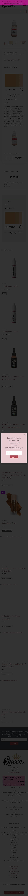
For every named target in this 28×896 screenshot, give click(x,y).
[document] (14, 448)
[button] (24, 435)
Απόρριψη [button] (21, 3)
